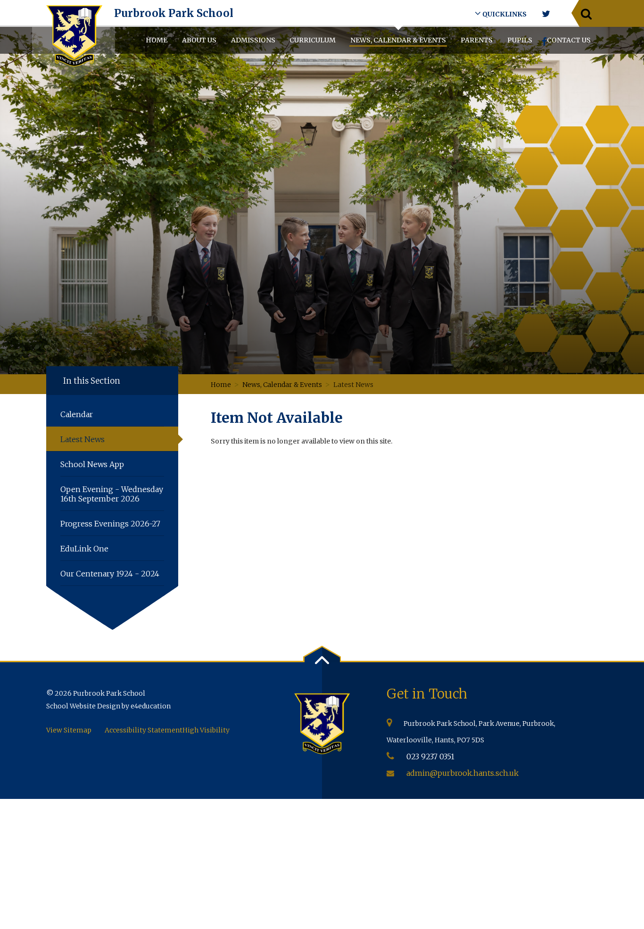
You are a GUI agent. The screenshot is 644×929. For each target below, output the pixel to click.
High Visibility (206, 730)
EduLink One (84, 548)
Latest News (354, 384)
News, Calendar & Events (282, 384)
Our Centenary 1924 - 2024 (109, 573)
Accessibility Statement (143, 730)
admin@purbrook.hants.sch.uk (462, 773)
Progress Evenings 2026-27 (110, 523)
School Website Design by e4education (108, 706)
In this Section (91, 381)
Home (221, 384)
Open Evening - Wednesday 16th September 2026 (111, 494)
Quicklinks (504, 14)
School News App (92, 464)
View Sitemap (68, 730)
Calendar (76, 414)
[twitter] (545, 14)
